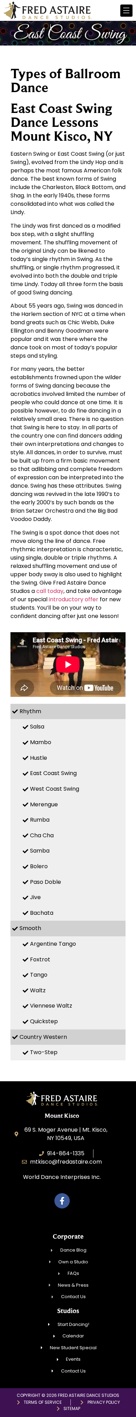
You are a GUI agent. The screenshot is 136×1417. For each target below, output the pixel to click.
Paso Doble (45, 882)
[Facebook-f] (62, 1200)
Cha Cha (42, 835)
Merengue (44, 804)
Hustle (38, 758)
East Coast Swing (53, 773)
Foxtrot (40, 959)
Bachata (41, 913)
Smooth (30, 928)
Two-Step (44, 1052)
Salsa (37, 727)
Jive (35, 897)
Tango (38, 975)
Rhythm (30, 711)
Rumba (40, 820)
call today (49, 591)
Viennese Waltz (51, 1006)
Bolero (39, 866)
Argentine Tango (53, 944)
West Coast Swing (54, 789)
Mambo (40, 742)
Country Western (43, 1037)
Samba (40, 851)
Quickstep (44, 1021)
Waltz (38, 990)
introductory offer (73, 599)
